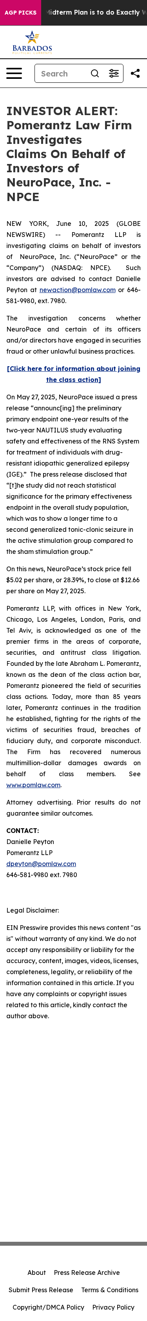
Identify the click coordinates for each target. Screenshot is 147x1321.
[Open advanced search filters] (113, 73)
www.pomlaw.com (33, 785)
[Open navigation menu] (14, 73)
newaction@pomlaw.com (78, 290)
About (36, 1272)
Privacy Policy (113, 1307)
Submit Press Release (41, 1290)
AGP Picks (20, 12)
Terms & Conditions (109, 1290)
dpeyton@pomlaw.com (41, 864)
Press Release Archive (87, 1272)
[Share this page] (135, 73)
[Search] (94, 73)
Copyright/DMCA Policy (48, 1307)
